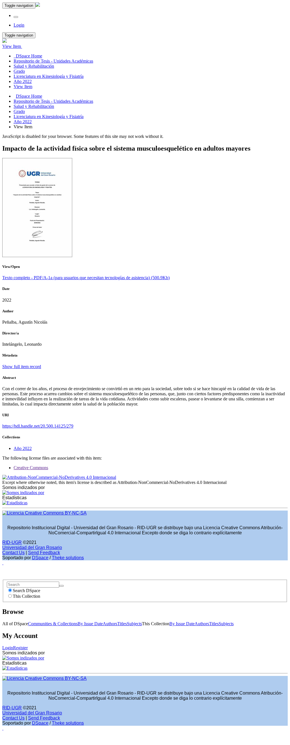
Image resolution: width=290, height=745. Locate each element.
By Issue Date (90, 623)
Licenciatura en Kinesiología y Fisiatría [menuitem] (49, 76)
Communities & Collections (53, 623)
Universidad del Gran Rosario (32, 547)
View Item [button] (12, 46)
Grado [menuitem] (19, 71)
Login (7, 647)
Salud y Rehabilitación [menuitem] (34, 66)
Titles (122, 623)
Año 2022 (23, 121)
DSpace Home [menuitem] (28, 56)
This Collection (26, 596)
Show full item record (21, 366)
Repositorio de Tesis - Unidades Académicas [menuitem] (53, 61)
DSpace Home (29, 96)
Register (20, 647)
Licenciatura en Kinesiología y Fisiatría (49, 116)
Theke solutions (68, 557)
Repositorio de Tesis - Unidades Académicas (53, 101)
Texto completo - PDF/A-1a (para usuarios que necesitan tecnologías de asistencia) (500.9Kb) (86, 277)
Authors (110, 623)
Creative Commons (31, 467)
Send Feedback (44, 552)
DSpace (40, 557)
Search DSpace (26, 590)
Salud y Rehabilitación (34, 106)
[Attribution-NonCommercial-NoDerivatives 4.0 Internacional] (59, 477)
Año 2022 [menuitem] (23, 81)
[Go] (61, 586)
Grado (19, 111)
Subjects (134, 623)
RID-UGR (12, 542)
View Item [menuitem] (23, 86)
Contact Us (13, 552)
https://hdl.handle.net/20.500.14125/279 (37, 426)
